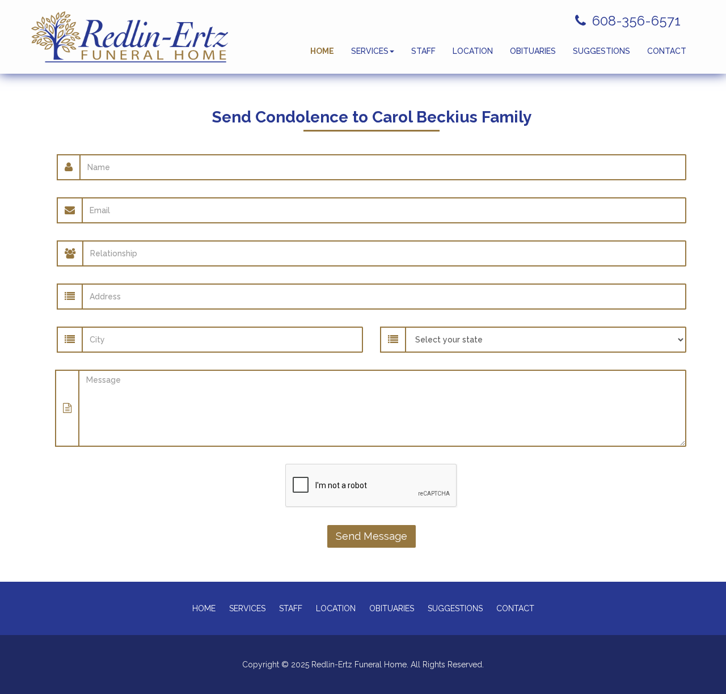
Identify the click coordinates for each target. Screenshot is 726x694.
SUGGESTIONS (601, 51)
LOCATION (473, 51)
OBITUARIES (533, 51)
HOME (322, 51)
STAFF (423, 51)
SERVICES (370, 51)
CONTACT (666, 51)
